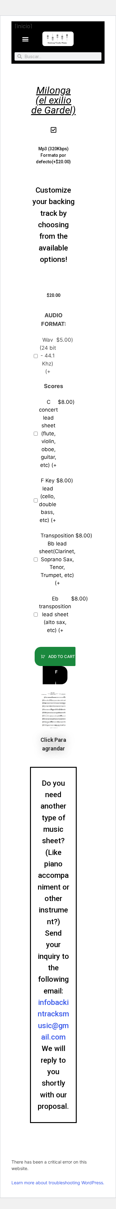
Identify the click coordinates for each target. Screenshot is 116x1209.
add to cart (61, 656)
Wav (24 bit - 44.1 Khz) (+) (56, 355)
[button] (25, 39)
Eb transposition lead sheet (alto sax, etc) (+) (56, 614)
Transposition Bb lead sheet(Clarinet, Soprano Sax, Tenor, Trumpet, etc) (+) (56, 559)
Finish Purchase (56, 676)
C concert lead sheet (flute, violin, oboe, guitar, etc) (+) (56, 433)
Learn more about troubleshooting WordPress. (57, 1182)
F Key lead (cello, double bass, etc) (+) (56, 500)
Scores (53, 386)
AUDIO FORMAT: (53, 319)
